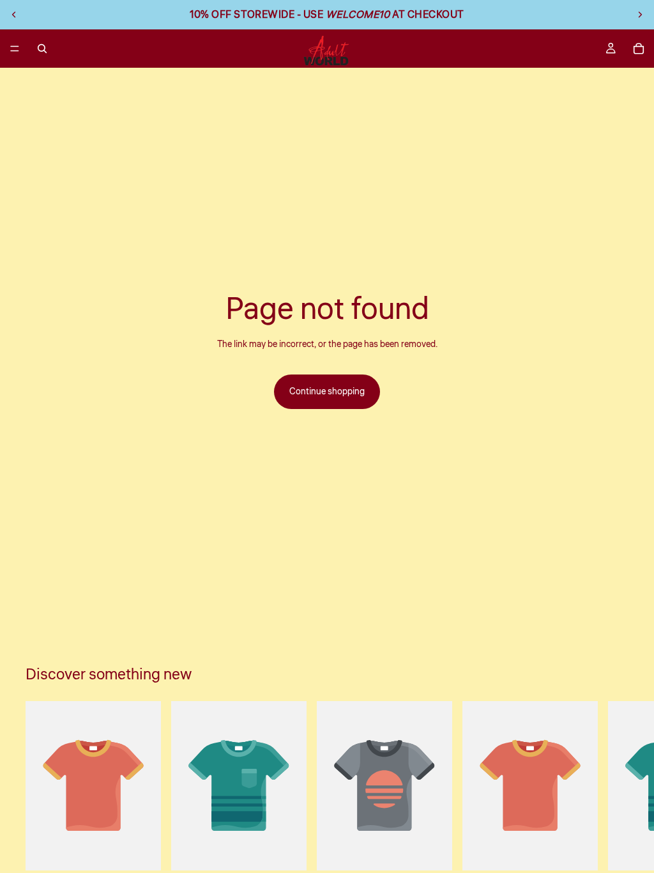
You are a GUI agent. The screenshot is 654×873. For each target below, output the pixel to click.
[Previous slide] (14, 15)
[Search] (42, 49)
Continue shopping (327, 391)
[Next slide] (640, 15)
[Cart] (639, 49)
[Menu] (14, 48)
